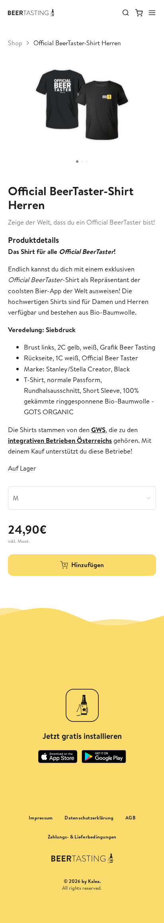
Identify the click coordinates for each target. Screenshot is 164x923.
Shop (15, 42)
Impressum (41, 818)
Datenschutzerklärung (88, 818)
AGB (130, 818)
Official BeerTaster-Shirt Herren (77, 42)
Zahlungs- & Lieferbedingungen (82, 837)
